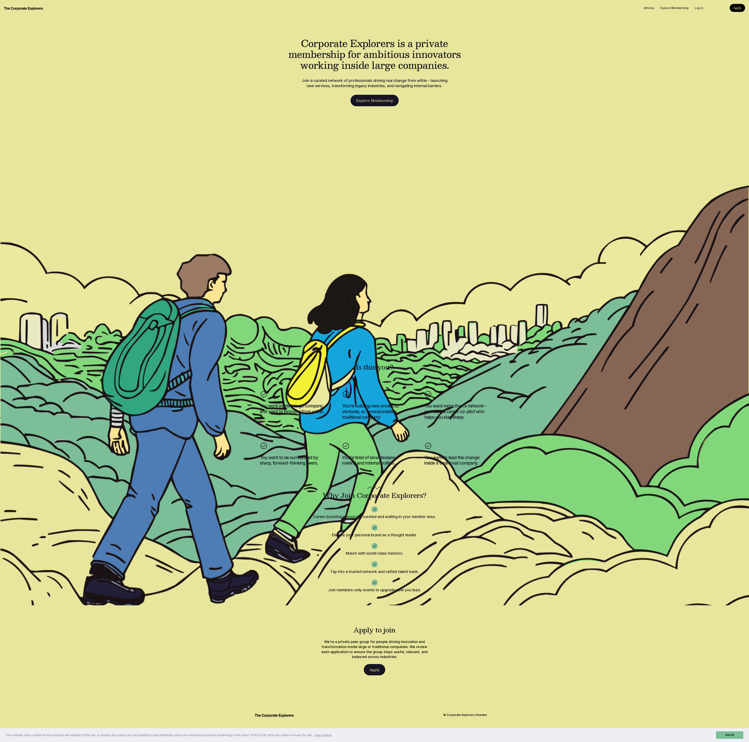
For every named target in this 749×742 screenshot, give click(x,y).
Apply (737, 7)
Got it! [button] (729, 735)
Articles (649, 8)
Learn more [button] (323, 735)
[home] (23, 7)
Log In (699, 8)
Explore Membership (674, 8)
